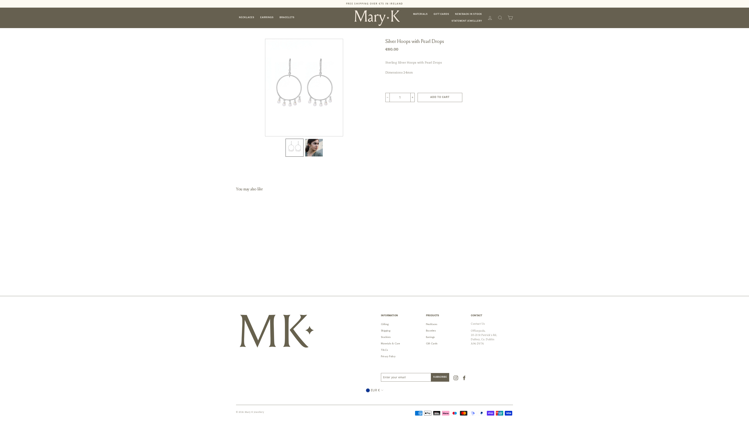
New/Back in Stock (468, 14)
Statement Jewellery (467, 21)
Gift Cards (441, 14)
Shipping (385, 331)
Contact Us (478, 323)
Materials (420, 14)
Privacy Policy (388, 356)
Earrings (267, 17)
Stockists (386, 337)
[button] (295, 148)
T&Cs (384, 350)
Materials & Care (390, 343)
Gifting (385, 324)
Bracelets (287, 17)
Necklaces (246, 17)
